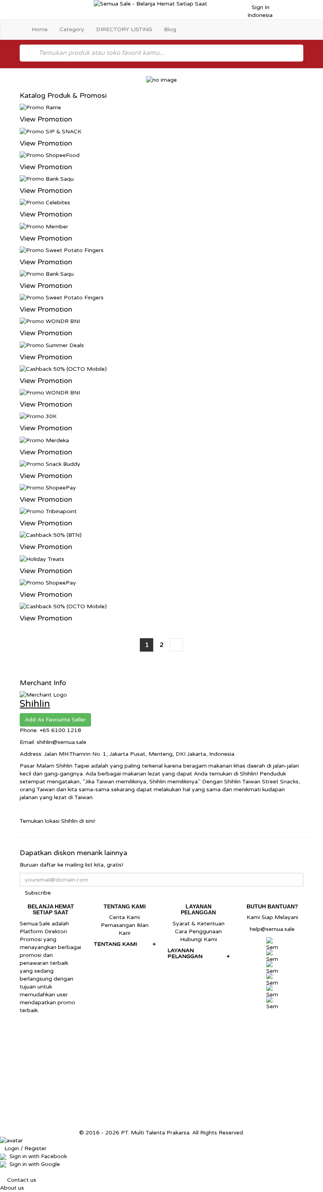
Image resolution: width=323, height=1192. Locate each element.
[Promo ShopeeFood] (50, 154)
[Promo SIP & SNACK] (51, 131)
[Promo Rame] (40, 107)
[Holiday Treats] (42, 558)
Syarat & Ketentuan (199, 923)
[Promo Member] (44, 226)
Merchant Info (43, 682)
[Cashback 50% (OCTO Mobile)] (63, 368)
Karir (125, 933)
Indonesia (259, 15)
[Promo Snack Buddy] (50, 463)
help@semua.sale (272, 929)
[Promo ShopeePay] (48, 487)
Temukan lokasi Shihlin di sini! (57, 821)
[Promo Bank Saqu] (47, 179)
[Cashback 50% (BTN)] (51, 535)
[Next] (176, 645)
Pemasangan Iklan (125, 925)
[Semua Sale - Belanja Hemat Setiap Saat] (162, 4)
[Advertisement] (161, 1073)
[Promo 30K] (38, 416)
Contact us (21, 1180)
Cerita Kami (124, 917)
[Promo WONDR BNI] (50, 321)
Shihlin (35, 704)
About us (12, 1188)
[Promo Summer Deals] (52, 345)
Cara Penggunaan (198, 931)
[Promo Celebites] (45, 202)
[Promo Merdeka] (44, 440)
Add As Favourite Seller (55, 719)
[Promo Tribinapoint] (48, 511)
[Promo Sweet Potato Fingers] (62, 250)
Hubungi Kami (198, 939)
